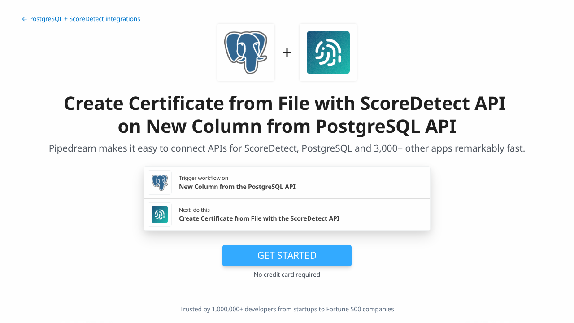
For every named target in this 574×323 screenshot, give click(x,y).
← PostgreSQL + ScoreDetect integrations (81, 19)
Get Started (287, 255)
